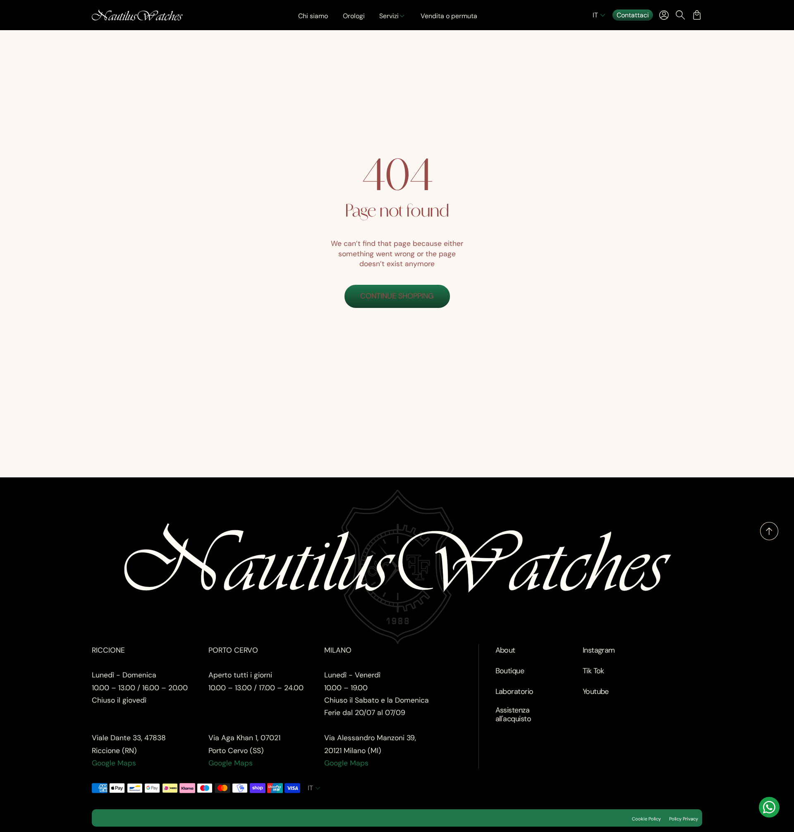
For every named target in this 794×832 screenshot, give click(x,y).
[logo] (137, 15)
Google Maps (114, 763)
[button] (600, 15)
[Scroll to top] (769, 537)
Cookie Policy (646, 819)
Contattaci (633, 15)
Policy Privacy (683, 819)
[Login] (663, 15)
